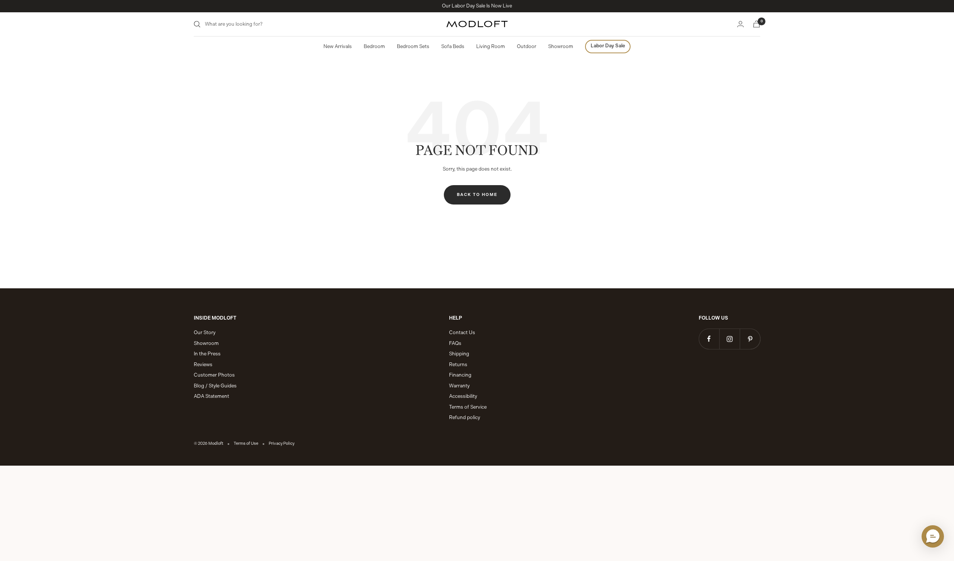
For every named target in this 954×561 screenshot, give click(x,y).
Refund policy (464, 417)
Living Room (490, 46)
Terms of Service (468, 407)
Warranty (459, 386)
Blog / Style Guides (215, 386)
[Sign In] (740, 24)
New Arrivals (337, 46)
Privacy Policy (281, 443)
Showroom (560, 46)
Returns (458, 364)
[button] (933, 536)
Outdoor (526, 46)
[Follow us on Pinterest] (750, 339)
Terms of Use (246, 443)
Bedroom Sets (413, 46)
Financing (460, 375)
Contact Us (462, 332)
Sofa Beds (452, 46)
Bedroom (374, 46)
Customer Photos (214, 375)
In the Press (207, 353)
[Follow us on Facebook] (709, 339)
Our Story (204, 332)
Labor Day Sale (608, 45)
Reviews (203, 364)
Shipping (459, 353)
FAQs (455, 343)
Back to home (477, 194)
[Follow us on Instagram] (729, 339)
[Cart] (756, 24)
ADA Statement (211, 396)
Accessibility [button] (463, 396)
